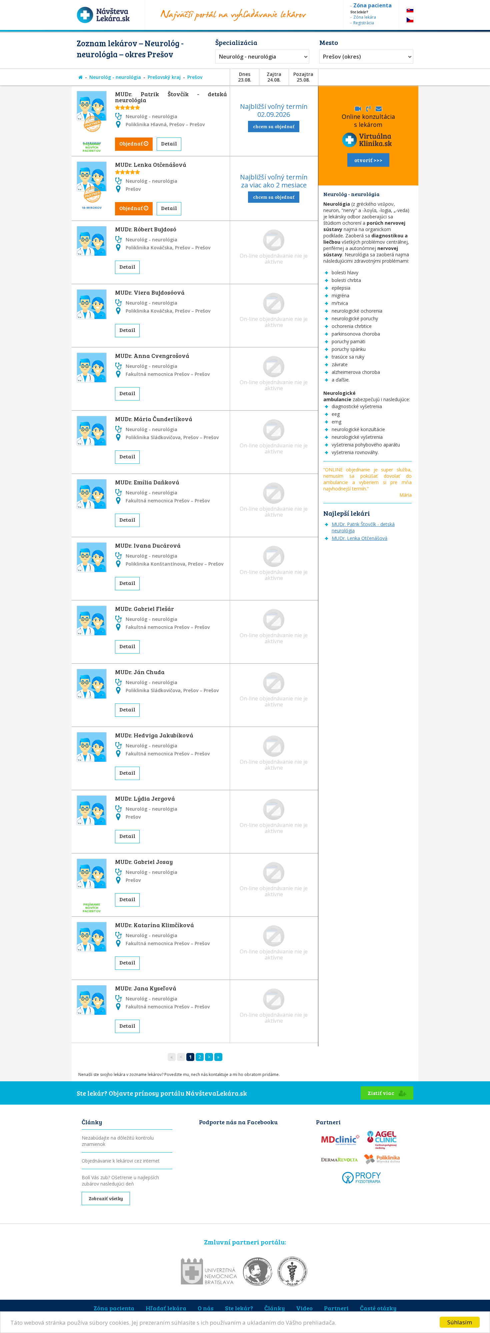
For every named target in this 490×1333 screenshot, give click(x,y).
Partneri (336, 1308)
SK (410, 10)
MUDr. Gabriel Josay (144, 862)
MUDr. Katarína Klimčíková (154, 925)
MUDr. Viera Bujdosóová (150, 292)
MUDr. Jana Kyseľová (145, 988)
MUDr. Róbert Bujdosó (145, 229)
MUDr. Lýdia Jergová (145, 798)
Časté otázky (378, 1308)
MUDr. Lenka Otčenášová (150, 164)
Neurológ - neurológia (247, 56)
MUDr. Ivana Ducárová (148, 545)
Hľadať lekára (166, 1308)
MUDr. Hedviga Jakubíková (154, 735)
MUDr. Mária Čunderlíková (153, 419)
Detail (169, 143)
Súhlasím (459, 1322)
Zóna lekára (364, 17)
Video (304, 1308)
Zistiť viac (381, 1092)
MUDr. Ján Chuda (140, 672)
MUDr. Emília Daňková (147, 482)
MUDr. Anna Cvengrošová (152, 356)
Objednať (131, 143)
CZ (410, 20)
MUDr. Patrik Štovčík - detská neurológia (171, 97)
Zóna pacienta (114, 1308)
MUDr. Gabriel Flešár (144, 609)
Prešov (194, 77)
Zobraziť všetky (106, 1198)
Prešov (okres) (342, 56)
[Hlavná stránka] (80, 77)
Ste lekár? (239, 1308)
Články (274, 1308)
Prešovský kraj (164, 77)
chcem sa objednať (273, 126)
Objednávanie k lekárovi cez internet (121, 1161)
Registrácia (363, 23)
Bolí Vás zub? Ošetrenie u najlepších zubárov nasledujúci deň (120, 1180)
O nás (206, 1308)
